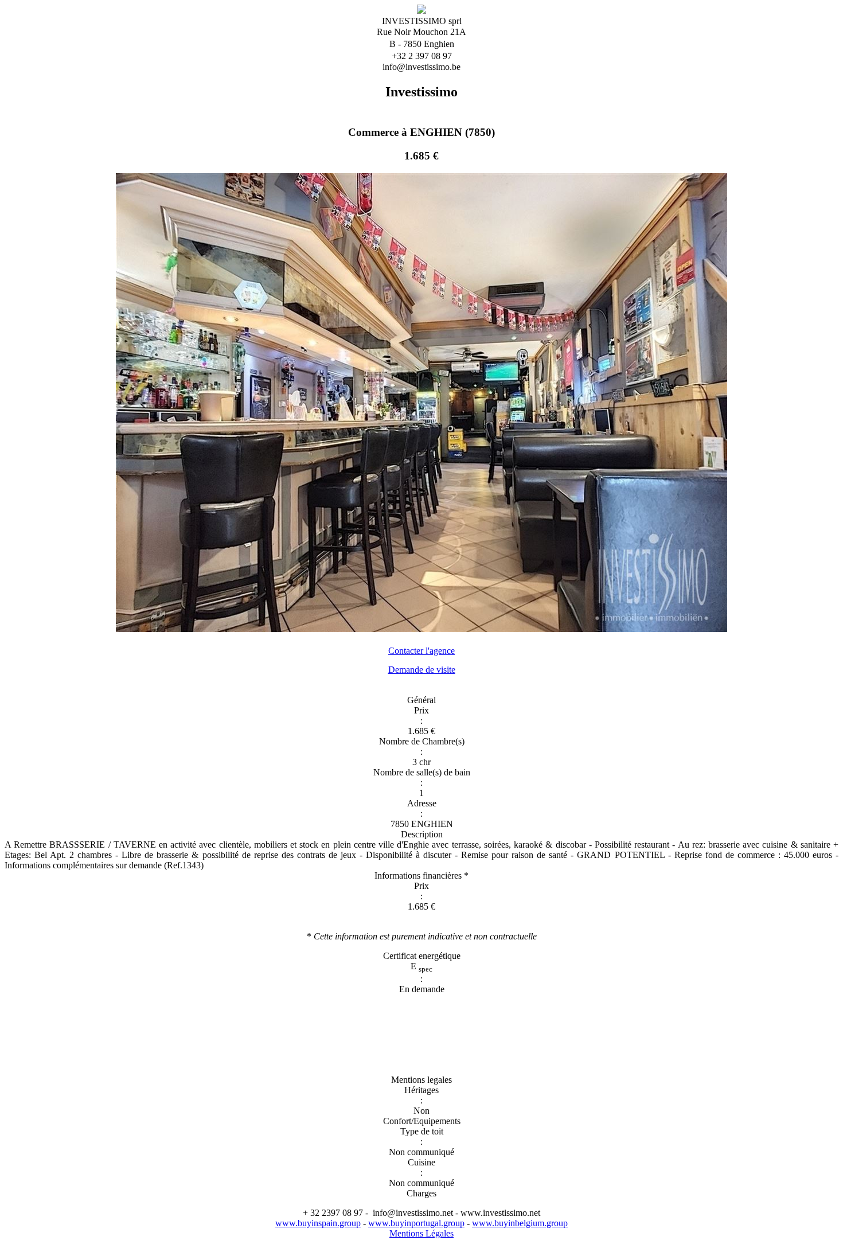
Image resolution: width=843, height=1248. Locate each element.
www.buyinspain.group (318, 1223)
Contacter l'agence (421, 651)
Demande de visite (421, 669)
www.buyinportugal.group (416, 1223)
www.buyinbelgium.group (520, 1223)
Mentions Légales (421, 1233)
